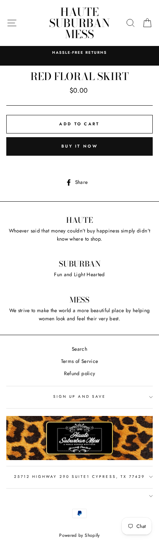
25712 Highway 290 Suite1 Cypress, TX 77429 (79, 476)
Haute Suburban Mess (79, 23)
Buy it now (79, 146)
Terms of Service (79, 361)
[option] (79, 53)
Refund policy (79, 373)
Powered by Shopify (79, 535)
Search (79, 349)
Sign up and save (79, 396)
